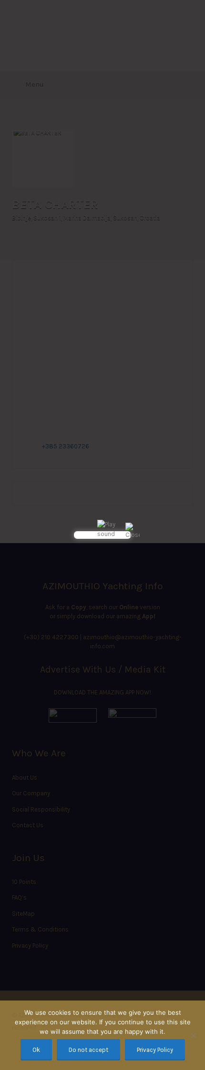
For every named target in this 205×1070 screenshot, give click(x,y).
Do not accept (88, 1049)
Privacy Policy (155, 1049)
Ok (36, 1049)
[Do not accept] (193, 1035)
